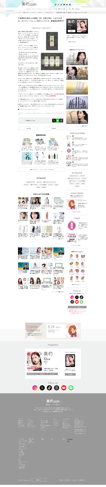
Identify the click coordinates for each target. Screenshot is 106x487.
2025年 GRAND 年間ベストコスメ (80, 433)
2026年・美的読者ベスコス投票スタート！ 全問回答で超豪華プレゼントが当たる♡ (83, 238)
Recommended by (55, 238)
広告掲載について (83, 480)
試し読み (52, 374)
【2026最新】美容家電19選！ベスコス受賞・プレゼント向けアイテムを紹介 (40, 163)
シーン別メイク (30, 422)
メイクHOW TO (30, 420)
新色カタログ (29, 423)
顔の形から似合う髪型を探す (45, 425)
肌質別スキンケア (21, 420)
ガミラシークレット (46, 28)
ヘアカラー (42, 423)
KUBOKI (38, 187)
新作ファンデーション (31, 425)
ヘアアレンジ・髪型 (44, 420)
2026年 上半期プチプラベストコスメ (80, 427)
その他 (20, 463)
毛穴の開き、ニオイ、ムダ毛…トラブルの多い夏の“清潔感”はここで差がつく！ (40, 149)
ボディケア (40, 12)
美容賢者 (30, 441)
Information (74, 480)
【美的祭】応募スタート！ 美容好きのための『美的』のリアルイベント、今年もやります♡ (83, 225)
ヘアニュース (42, 430)
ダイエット (26, 184)
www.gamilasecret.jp (27, 47)
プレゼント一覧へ (76, 245)
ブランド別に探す (22, 466)
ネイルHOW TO (56, 423)
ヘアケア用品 (21, 452)
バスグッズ (21, 455)
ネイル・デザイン (56, 420)
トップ (19, 12)
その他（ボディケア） (49, 12)
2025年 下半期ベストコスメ (79, 422)
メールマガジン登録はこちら (77, 307)
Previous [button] (19, 151)
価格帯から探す (21, 467)
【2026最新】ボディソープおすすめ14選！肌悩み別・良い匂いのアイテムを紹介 (53, 163)
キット (20, 458)
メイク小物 (21, 449)
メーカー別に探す (22, 464)
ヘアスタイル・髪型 (44, 422)
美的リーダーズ (31, 442)
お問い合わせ (68, 480)
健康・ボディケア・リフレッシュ (29, 12)
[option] (28, 151)
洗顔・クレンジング (21, 423)
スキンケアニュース (21, 426)
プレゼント (51, 184)
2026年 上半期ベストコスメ (79, 420)
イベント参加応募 (43, 184)
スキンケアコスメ (22, 443)
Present (56, 184)
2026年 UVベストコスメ (78, 425)
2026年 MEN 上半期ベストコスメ (80, 429)
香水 (19, 460)
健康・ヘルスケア (34, 184)
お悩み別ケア (20, 422)
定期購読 (42, 374)
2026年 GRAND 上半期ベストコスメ (80, 431)
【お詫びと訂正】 (72, 41)
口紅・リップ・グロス (23, 448)
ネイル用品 (21, 451)
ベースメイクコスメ (22, 445)
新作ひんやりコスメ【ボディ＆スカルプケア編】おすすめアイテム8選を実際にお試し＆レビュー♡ (27, 163)
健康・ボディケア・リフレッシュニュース (67, 427)
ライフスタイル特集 (66, 425)
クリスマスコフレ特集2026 (23, 441)
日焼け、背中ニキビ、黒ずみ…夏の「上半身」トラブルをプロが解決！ (53, 148)
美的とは (61, 480)
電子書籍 (70, 374)
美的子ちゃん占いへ (76, 284)
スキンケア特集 (21, 425)
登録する (39, 480)
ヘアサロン (42, 428)
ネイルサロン (55, 422)
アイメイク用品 (21, 446)
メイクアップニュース (31, 426)
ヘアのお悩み (42, 426)
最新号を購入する (31, 374)
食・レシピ (65, 422)
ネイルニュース (56, 425)
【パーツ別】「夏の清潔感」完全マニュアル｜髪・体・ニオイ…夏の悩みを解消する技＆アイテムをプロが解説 (27, 149)
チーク (20, 457)
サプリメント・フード (23, 461)
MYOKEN (43, 187)
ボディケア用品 (21, 454)
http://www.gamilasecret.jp (31, 109)
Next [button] (61, 151)
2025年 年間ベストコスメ (78, 423)
